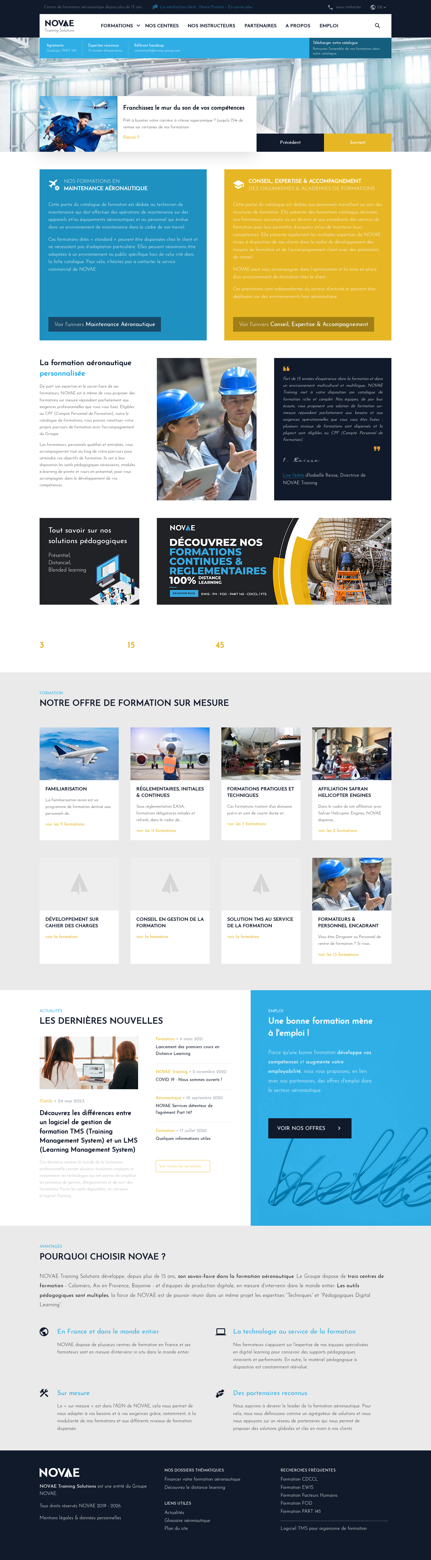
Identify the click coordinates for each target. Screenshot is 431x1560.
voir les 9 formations (64, 824)
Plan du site (176, 1528)
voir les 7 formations (246, 824)
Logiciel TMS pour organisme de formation (324, 1528)
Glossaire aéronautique (187, 1520)
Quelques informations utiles (183, 1139)
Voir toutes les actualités (180, 1166)
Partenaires (260, 26)
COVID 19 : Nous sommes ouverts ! (189, 1080)
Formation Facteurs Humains (309, 1495)
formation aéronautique (91, 363)
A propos (298, 26)
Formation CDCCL (299, 1479)
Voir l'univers (104, 325)
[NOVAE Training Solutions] (59, 1472)
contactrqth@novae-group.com (157, 50)
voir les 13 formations (338, 955)
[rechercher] (377, 25)
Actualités (174, 1512)
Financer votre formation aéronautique (202, 1479)
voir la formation (61, 937)
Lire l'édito (293, 475)
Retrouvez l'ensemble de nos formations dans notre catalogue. (346, 48)
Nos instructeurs (211, 26)
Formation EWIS (297, 1487)
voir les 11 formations (156, 831)
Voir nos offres (301, 1128)
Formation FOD (296, 1503)
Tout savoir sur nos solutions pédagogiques (87, 550)
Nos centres (162, 26)
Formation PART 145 (301, 1511)
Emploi (329, 26)
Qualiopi (53, 50)
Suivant (358, 142)
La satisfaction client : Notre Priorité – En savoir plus (206, 7)
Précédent (290, 142)
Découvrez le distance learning (194, 1487)
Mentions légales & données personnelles (80, 1518)
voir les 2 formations (337, 831)
